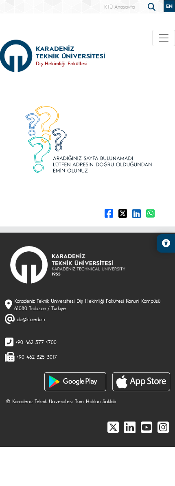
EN (169, 6)
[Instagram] (163, 426)
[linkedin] (130, 426)
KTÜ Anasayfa (119, 6)
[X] (113, 426)
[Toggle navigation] (163, 38)
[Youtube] (146, 426)
